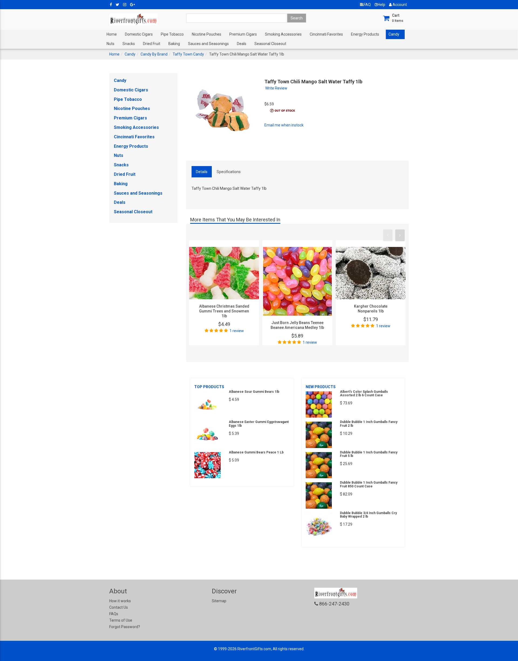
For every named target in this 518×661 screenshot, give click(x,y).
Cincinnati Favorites (326, 34)
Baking (174, 44)
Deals (241, 44)
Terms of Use (120, 620)
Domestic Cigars (139, 34)
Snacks (128, 44)
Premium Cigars (243, 34)
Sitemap (219, 601)
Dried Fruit (151, 44)
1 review (237, 331)
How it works (120, 601)
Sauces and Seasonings (208, 44)
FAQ (367, 4)
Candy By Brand (154, 54)
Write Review (276, 88)
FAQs (113, 614)
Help (381, 4)
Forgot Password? (124, 627)
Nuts (110, 44)
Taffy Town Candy (188, 54)
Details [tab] (201, 172)
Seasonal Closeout (270, 44)
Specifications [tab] (229, 172)
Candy (393, 34)
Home (112, 34)
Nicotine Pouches (206, 34)
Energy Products (365, 34)
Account (399, 4)
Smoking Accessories (283, 34)
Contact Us (118, 607)
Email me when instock (284, 125)
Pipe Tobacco (172, 34)
